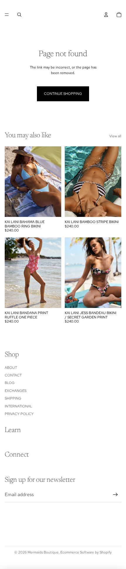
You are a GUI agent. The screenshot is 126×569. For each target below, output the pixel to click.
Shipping (13, 398)
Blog (10, 383)
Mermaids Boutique (43, 552)
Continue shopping (63, 93)
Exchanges (15, 390)
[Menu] (6, 14)
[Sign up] (115, 495)
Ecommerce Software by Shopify (86, 552)
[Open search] (19, 14)
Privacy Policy (19, 414)
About (11, 367)
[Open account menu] (106, 14)
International (18, 406)
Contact (13, 375)
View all (115, 136)
